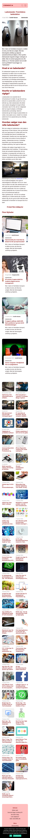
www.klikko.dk (16, 818)
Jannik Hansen (15, 235)
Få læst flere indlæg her (15, 207)
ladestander (24, 17)
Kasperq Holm (15, 275)
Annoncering (15, 825)
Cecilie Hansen (13, 17)
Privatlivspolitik (17, 835)
